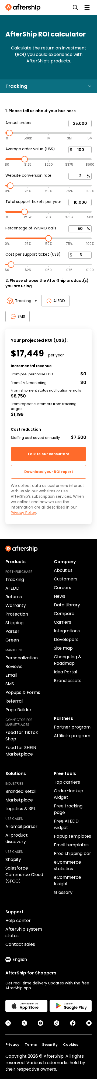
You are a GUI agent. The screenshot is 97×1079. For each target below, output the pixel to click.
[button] (48, 472)
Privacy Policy (23, 512)
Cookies (70, 1044)
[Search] (75, 7)
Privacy (12, 1044)
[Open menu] (87, 7)
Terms (31, 1044)
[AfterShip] (24, 7)
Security (50, 1044)
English (19, 959)
